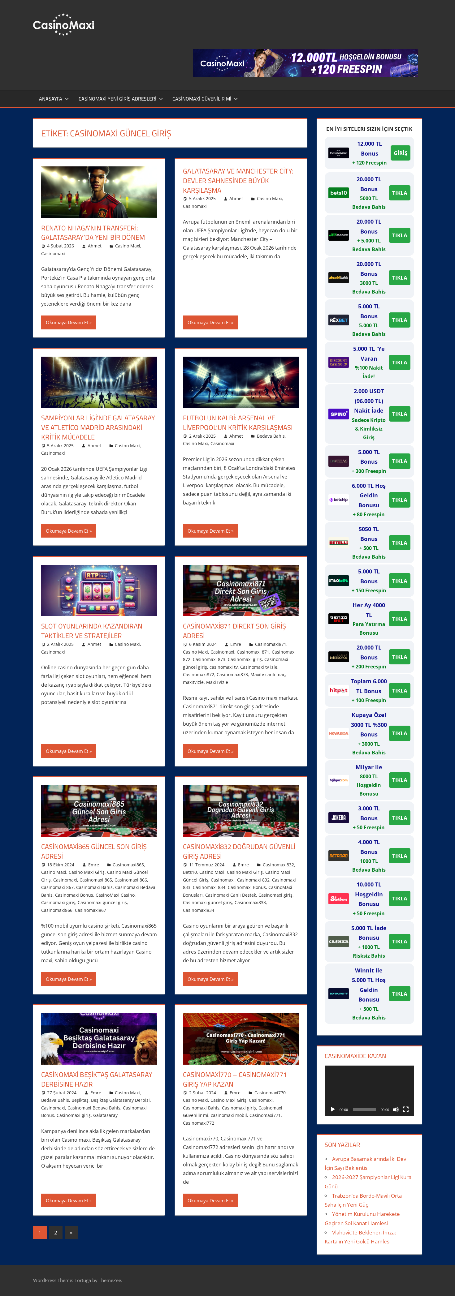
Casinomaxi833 (250, 902)
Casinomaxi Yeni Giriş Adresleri (117, 98)
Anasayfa (50, 98)
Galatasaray (105, 1115)
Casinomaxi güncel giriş (102, 902)
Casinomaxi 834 (209, 887)
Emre (235, 644)
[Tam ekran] (406, 1109)
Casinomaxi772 (198, 1123)
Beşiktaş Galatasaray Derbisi (120, 1100)
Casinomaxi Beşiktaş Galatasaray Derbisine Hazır (96, 1079)
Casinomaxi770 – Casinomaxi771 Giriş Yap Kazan (235, 1079)
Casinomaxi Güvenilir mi (201, 98)
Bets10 (190, 872)
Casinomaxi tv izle (258, 667)
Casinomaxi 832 (253, 880)
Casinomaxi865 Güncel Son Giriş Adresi (94, 851)
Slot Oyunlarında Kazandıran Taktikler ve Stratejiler (91, 631)
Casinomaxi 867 (57, 887)
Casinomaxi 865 (96, 880)
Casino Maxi (127, 246)
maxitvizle (193, 682)
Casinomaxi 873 (209, 659)
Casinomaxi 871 (253, 652)
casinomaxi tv (224, 667)
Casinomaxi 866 (131, 880)
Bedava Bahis (271, 436)
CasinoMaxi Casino (115, 895)
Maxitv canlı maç (267, 674)
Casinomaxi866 (56, 910)
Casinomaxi (53, 253)
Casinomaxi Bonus (74, 895)
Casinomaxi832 (278, 865)
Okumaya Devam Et (67, 322)
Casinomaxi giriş (245, 659)
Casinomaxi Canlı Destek (230, 895)
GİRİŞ (400, 153)
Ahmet (95, 246)
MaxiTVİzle (217, 682)
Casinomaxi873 (232, 674)
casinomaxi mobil (229, 1115)
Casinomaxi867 (90, 910)
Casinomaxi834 (198, 910)
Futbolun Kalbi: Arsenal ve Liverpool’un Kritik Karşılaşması (237, 423)
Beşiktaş (80, 1100)
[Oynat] (333, 1109)
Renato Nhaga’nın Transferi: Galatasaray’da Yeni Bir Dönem (93, 233)
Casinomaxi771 (265, 1115)
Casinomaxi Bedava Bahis (93, 1108)
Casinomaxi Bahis (94, 887)
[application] (369, 1091)
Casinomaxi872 (198, 674)
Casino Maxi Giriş (87, 872)
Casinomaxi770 (270, 1093)
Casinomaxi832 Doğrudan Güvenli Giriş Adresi (239, 851)
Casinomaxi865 (128, 865)
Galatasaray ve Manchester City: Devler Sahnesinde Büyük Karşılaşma (238, 180)
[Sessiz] (396, 1109)
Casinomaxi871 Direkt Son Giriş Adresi (234, 631)
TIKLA (399, 192)
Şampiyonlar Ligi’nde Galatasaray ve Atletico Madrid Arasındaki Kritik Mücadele (98, 427)
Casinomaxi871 (270, 644)
